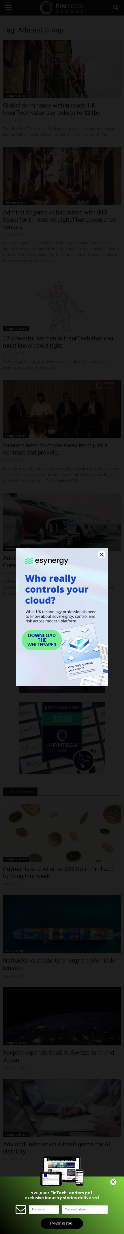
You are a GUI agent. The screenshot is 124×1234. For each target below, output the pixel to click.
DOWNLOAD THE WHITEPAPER (41, 640)
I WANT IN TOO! (61, 1223)
